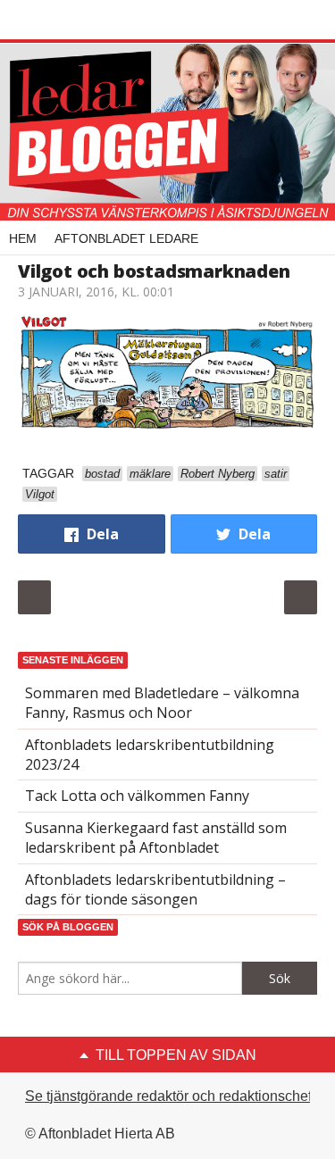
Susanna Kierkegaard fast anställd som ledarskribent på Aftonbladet (156, 837)
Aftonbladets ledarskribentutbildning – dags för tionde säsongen (155, 889)
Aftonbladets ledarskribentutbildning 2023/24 (149, 754)
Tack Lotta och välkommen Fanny (137, 795)
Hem (23, 238)
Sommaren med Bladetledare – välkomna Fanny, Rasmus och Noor (162, 702)
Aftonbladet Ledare (126, 238)
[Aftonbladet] (85, 20)
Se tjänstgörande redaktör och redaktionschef (168, 1096)
